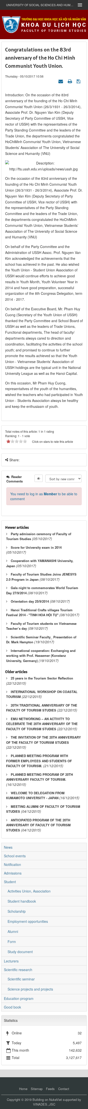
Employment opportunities (28, 921)
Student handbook (22, 901)
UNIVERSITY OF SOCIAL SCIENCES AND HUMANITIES (40, 5)
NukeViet (55, 1099)
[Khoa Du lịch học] (44, 23)
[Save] (79, 81)
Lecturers (11, 961)
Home (23, 1088)
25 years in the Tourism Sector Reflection (42, 678)
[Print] (70, 81)
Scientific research (18, 969)
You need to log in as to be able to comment (43, 496)
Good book (12, 1007)
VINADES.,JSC (44, 1104)
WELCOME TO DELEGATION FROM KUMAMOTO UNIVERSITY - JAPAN (35, 795)
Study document (20, 951)
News (8, 847)
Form (12, 941)
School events (15, 855)
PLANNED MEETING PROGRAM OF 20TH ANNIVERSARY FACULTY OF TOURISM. (39, 777)
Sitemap (37, 1088)
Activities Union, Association (29, 891)
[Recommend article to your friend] (61, 81)
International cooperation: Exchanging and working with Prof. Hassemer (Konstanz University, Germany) (41, 655)
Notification (12, 864)
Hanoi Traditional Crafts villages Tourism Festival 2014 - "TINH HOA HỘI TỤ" (39, 612)
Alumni (13, 931)
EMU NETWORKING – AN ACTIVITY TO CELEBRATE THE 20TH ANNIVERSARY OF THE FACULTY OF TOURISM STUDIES (42, 723)
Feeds (50, 1088)
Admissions (13, 873)
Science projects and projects (30, 989)
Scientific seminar (21, 979)
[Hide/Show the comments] (38, 478)
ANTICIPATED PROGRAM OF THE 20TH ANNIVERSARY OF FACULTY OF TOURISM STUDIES (38, 825)
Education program (18, 998)
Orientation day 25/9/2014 (30, 601)
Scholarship (17, 911)
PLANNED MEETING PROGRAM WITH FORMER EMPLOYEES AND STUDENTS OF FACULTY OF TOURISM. (39, 760)
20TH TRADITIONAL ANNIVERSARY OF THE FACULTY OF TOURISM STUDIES (41, 708)
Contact (63, 1088)
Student (10, 881)
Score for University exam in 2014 (36, 547)
